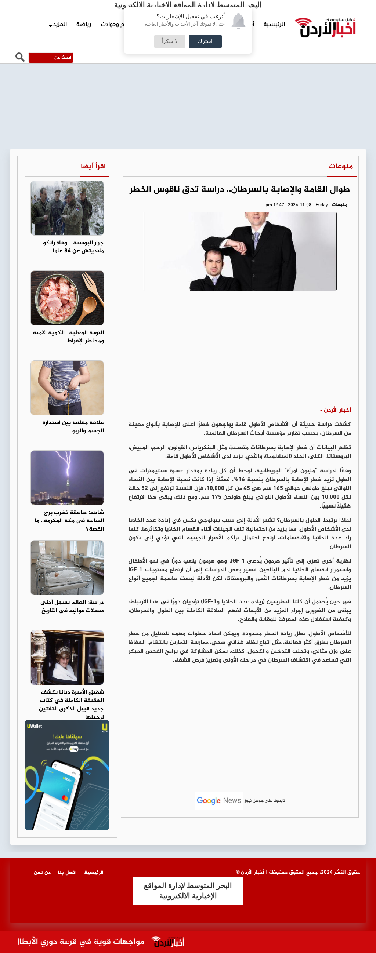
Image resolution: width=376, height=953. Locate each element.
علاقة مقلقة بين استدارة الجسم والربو (73, 427)
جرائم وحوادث (117, 25)
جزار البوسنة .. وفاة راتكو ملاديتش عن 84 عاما (73, 247)
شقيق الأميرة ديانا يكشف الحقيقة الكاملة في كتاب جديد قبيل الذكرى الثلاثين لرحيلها (71, 705)
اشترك (205, 41)
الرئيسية (274, 25)
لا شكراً (170, 41)
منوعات (341, 167)
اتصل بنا (67, 873)
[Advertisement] (239, 351)
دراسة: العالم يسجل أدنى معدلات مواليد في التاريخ (72, 607)
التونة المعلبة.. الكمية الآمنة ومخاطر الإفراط (68, 337)
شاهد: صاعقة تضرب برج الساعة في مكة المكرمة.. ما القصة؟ (69, 521)
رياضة (83, 25)
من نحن (42, 873)
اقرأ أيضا (93, 167)
